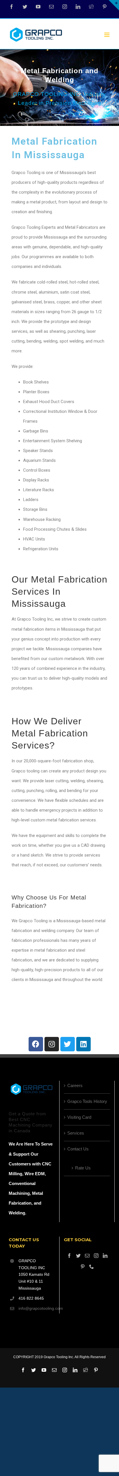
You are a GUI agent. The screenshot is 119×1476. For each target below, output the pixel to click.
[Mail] (87, 1255)
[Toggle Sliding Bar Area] (114, 5)
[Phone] (91, 1266)
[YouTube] (38, 6)
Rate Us (83, 1167)
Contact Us (78, 1148)
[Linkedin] (83, 1044)
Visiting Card (79, 1117)
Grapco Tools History (87, 1101)
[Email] (51, 6)
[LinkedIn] (78, 6)
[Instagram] (64, 6)
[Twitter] (25, 6)
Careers (75, 1085)
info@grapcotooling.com (36, 1308)
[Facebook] (11, 6)
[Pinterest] (104, 6)
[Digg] (91, 6)
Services (75, 1133)
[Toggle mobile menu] (107, 35)
